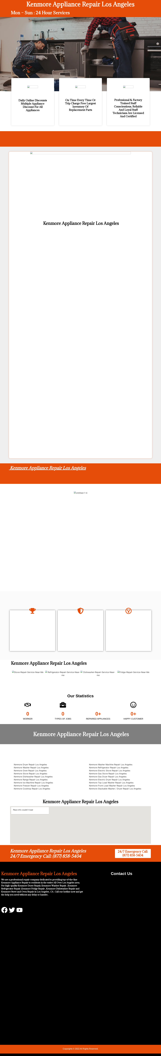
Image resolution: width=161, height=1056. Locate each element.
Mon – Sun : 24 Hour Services (40, 12)
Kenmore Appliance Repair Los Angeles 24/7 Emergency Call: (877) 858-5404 (48, 853)
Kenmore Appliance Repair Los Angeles (47, 468)
